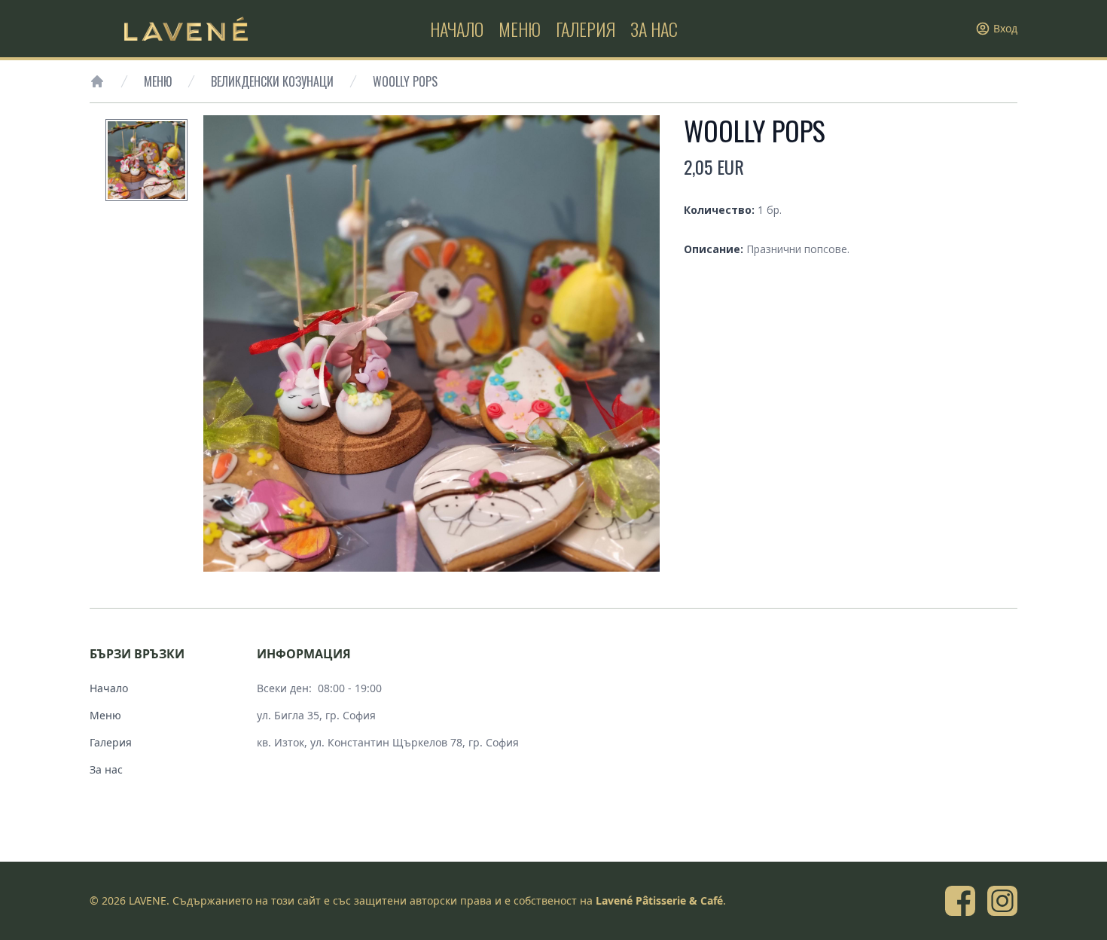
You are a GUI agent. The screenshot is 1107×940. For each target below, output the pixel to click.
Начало (109, 688)
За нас (106, 769)
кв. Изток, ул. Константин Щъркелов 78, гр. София (388, 742)
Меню (158, 81)
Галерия (111, 742)
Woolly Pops (405, 81)
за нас (654, 29)
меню (520, 29)
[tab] (146, 160)
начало (456, 29)
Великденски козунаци (272, 81)
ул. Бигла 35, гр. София (316, 715)
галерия (585, 29)
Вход (1005, 28)
